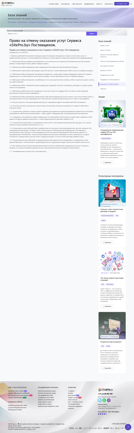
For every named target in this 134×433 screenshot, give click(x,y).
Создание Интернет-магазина (17, 407)
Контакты (71, 408)
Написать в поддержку (75, 406)
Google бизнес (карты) (45, 404)
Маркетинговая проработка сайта (48, 406)
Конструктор (65, 4)
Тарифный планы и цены (16, 391)
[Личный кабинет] (131, 4)
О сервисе (71, 391)
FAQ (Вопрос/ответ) (74, 404)
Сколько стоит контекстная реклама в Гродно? (111, 210)
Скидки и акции (107, 125)
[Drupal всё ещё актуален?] (112, 325)
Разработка (106, 273)
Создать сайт (122, 4)
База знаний (72, 395)
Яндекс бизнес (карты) (45, 402)
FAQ (117, 215)
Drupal (108, 346)
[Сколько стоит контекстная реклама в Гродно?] (112, 193)
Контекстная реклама (107, 215)
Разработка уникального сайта (17, 405)
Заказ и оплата (105, 50)
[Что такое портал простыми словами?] (112, 262)
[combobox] (46, 34)
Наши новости (72, 400)
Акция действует (106, 138)
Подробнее (107, 162)
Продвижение (89, 4)
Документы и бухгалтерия (109, 84)
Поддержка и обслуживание (110, 80)
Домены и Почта (106, 70)
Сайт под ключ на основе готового (18, 395)
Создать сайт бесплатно (15, 397)
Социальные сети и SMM (45, 397)
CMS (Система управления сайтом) (112, 61)
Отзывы (70, 393)
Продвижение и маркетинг (110, 204)
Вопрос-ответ (104, 45)
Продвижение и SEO (107, 75)
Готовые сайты (54, 4)
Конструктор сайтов (107, 66)
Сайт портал (109, 284)
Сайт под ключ (77, 4)
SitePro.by (11, 424)
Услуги (98, 4)
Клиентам (108, 4)
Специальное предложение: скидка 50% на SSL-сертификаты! (112, 132)
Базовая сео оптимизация (46, 400)
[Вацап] (104, 400)
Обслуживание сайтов (15, 410)
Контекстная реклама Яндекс (47, 391)
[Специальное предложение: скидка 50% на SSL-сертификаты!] (112, 114)
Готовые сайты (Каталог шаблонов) (19, 393)
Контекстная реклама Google (47, 393)
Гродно (103, 220)
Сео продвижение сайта (45, 395)
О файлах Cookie (31, 429)
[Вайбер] (109, 400)
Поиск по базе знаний (15, 31)
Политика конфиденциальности (17, 429)
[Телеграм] (100, 400)
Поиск (92, 33)
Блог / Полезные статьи (75, 402)
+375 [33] (105, 394)
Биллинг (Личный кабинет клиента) (109, 56)
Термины (103, 89)
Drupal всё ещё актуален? (111, 342)
